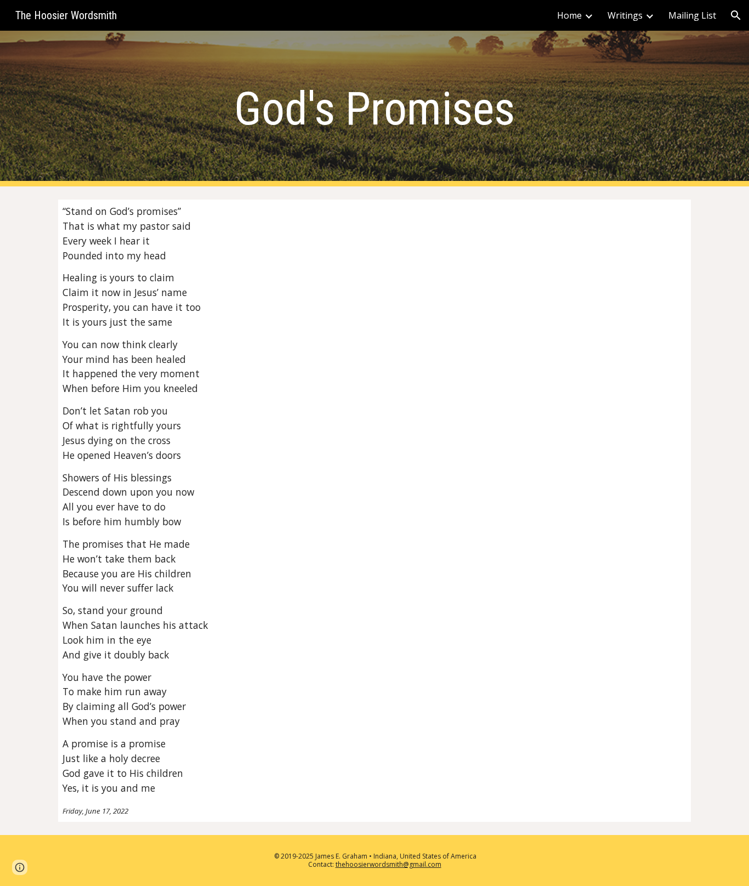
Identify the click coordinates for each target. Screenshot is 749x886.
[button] (736, 15)
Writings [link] (625, 15)
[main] (374, 109)
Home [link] (569, 15)
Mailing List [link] (692, 15)
